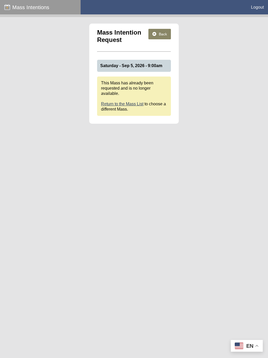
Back (163, 34)
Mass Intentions (30, 7)
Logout (257, 7)
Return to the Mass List (122, 104)
